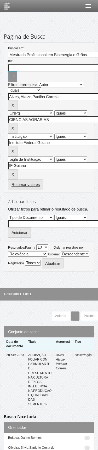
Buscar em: (16, 48)
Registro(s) (16, 263)
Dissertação (83, 355)
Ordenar (54, 254)
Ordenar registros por (69, 247)
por (10, 61)
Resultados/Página (21, 247)
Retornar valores (25, 184)
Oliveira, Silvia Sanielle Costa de (31, 447)
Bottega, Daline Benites (25, 438)
